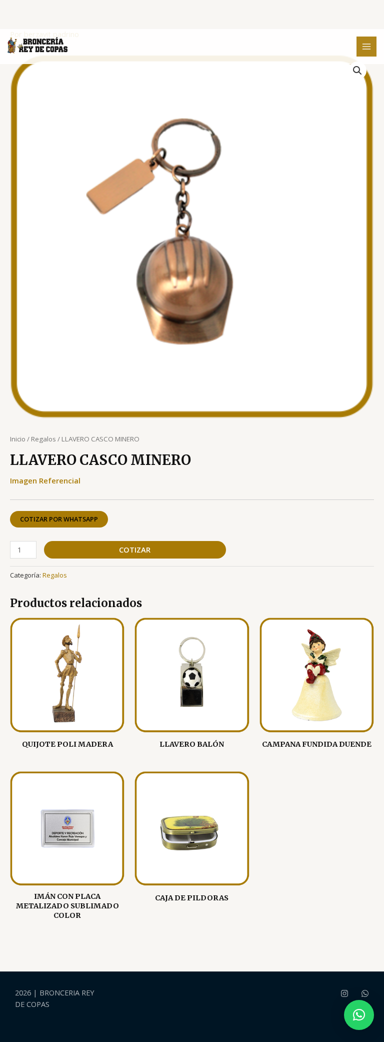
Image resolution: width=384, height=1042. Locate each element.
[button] (357, 71)
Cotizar (134, 550)
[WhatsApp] (365, 993)
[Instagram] (344, 993)
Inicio (18, 438)
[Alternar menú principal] (366, 47)
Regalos (43, 438)
